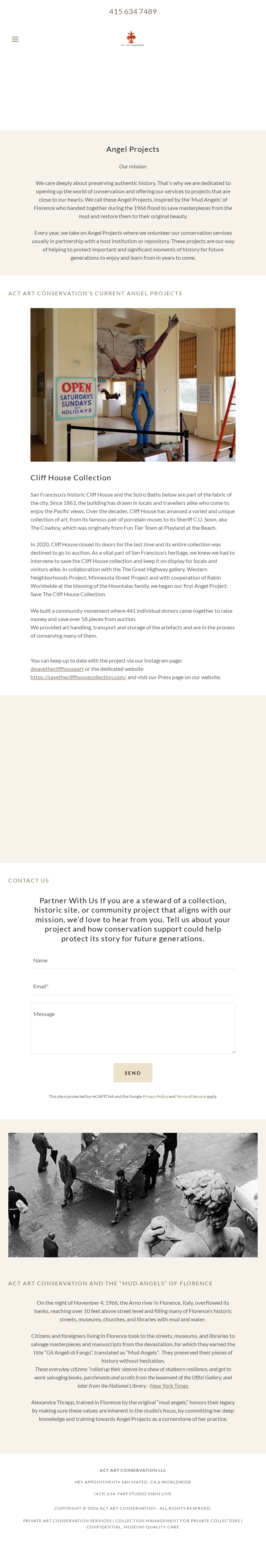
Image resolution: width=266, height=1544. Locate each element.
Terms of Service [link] (191, 1096)
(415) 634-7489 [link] (111, 1493)
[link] (133, 39)
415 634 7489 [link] (133, 11)
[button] (27, 39)
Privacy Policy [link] (155, 1096)
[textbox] (133, 960)
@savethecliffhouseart (57, 668)
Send (133, 1073)
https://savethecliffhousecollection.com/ (78, 677)
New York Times (169, 1385)
